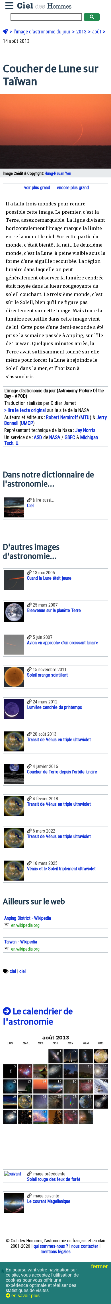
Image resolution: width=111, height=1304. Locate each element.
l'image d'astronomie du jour (43, 32)
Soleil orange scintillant (47, 675)
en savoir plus (25, 1295)
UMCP (27, 423)
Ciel (30, 505)
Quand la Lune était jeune (49, 578)
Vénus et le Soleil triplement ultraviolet (61, 868)
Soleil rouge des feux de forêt (53, 1179)
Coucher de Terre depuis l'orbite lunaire (62, 772)
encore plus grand (72, 187)
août (97, 32)
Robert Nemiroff (62, 417)
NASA (54, 437)
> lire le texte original (25, 410)
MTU (85, 417)
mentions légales (56, 1251)
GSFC (70, 437)
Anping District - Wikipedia (27, 918)
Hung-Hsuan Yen (58, 173)
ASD (38, 437)
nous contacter (84, 1246)
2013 (82, 32)
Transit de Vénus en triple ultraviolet (59, 739)
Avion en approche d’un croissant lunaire (62, 642)
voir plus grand (36, 187)
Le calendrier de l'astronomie (38, 1016)
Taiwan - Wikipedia (20, 942)
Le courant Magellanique (48, 1201)
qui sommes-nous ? (51, 1246)
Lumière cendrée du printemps (54, 707)
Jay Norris (85, 430)
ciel (13, 971)
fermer (100, 1266)
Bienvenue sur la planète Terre (54, 610)
